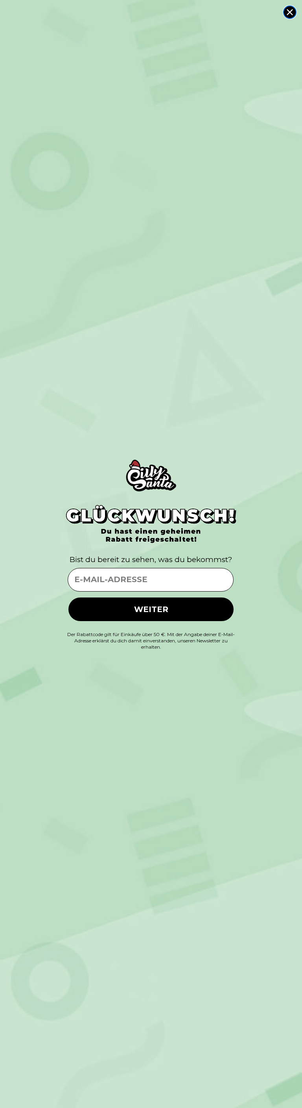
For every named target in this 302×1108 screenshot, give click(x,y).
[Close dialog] (290, 12)
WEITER (151, 609)
